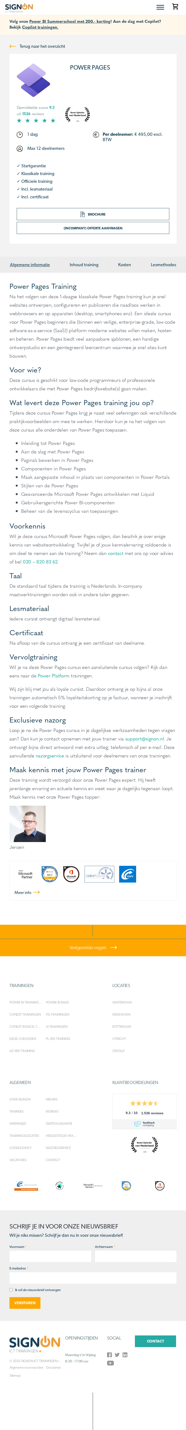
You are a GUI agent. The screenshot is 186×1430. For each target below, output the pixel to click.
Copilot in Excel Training (27, 1026)
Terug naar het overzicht (42, 46)
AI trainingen (57, 1026)
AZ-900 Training (22, 1051)
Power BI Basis (57, 1002)
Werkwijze (17, 1123)
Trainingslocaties (24, 1136)
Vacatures (17, 1160)
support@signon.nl (144, 738)
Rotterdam (121, 1026)
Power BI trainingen (26, 1002)
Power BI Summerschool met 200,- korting (69, 21)
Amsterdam (122, 1002)
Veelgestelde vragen (88, 947)
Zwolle (118, 1051)
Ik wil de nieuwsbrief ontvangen (38, 1290)
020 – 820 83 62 (40, 561)
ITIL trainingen (57, 1014)
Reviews (52, 1111)
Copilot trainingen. (40, 27)
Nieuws (51, 1099)
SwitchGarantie (59, 1123)
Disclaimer (53, 1367)
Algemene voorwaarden (26, 1367)
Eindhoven (121, 1014)
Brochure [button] (96, 214)
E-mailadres (18, 1268)
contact (116, 552)
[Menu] (160, 7)
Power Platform (54, 675)
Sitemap (15, 1375)
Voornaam (18, 1247)
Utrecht (119, 1039)
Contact (53, 1160)
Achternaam (105, 1247)
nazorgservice (50, 755)
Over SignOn (19, 1099)
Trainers (16, 1111)
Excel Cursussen (22, 1039)
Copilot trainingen (25, 1014)
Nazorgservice (58, 1148)
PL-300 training (58, 1039)
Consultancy (20, 1148)
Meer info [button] (23, 892)
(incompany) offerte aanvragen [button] (93, 228)
